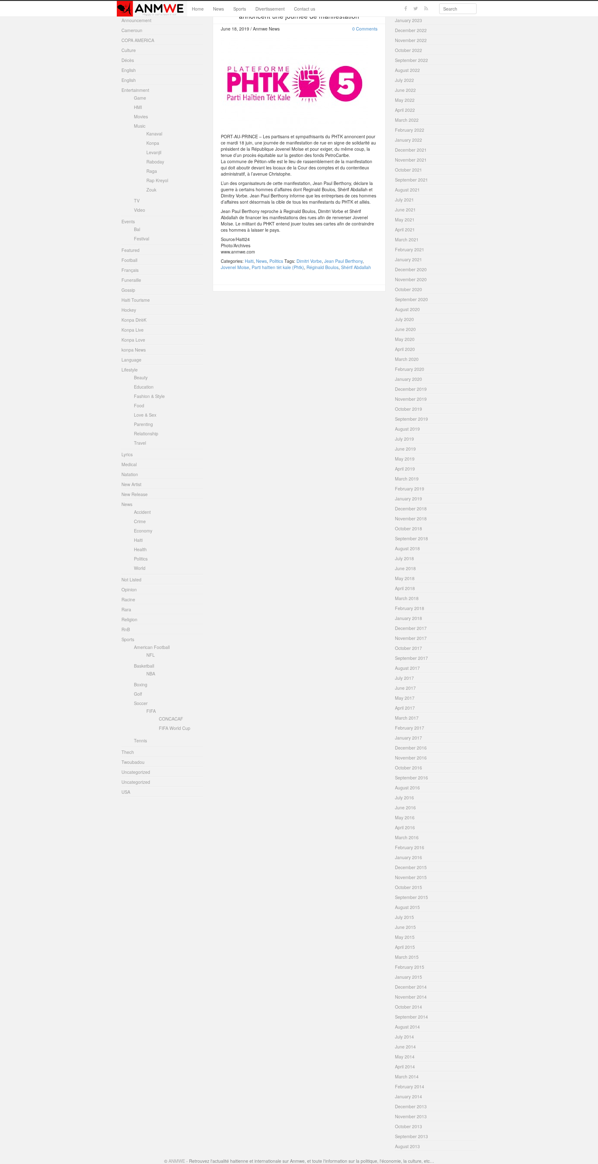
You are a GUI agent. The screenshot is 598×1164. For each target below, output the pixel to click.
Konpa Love (133, 340)
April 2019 (405, 469)
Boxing (140, 684)
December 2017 (411, 628)
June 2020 (405, 329)
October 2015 (408, 887)
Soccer (141, 703)
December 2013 (411, 1106)
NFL (150, 655)
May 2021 (405, 219)
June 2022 (405, 90)
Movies (141, 116)
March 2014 (407, 1076)
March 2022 (407, 120)
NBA (150, 673)
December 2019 (411, 389)
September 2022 (411, 60)
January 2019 (408, 498)
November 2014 (411, 997)
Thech (127, 752)
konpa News (133, 350)
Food (139, 405)
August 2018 (407, 548)
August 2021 (407, 190)
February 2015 (409, 967)
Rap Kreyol (157, 180)
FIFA (151, 711)
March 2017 (407, 718)
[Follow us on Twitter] (415, 8)
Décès (127, 60)
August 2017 (407, 668)
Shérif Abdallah (356, 267)
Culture (128, 50)
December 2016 (411, 748)
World (139, 568)
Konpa (152, 143)
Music (139, 126)
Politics (276, 261)
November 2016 (411, 758)
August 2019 (407, 429)
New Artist (131, 484)
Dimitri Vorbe (309, 261)
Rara (126, 609)
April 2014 (405, 1066)
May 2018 (405, 578)
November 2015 (411, 877)
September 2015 (411, 897)
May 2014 (405, 1056)
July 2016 (404, 797)
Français (130, 270)
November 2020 (411, 279)
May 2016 (405, 817)
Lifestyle (129, 370)
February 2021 (409, 249)
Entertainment (135, 90)
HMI (138, 107)
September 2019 (411, 419)
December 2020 (411, 269)
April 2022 (405, 110)
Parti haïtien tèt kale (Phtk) (278, 267)
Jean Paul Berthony (343, 261)
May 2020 (405, 339)
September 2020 (411, 299)
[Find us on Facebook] (405, 8)
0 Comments (364, 29)
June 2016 (405, 807)
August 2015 (407, 907)
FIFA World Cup (174, 728)
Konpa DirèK (133, 320)
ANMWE (176, 1161)
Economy (143, 531)
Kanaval (154, 133)
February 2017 (409, 728)
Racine (128, 599)
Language (131, 360)
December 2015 (411, 867)
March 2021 (407, 239)
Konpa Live (132, 330)
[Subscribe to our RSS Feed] (426, 8)
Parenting (143, 424)
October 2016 (408, 767)
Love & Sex (145, 415)
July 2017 (404, 678)
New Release (134, 494)
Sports (239, 9)
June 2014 (405, 1046)
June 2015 (405, 927)
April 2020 (405, 349)
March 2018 (407, 598)
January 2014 (408, 1096)
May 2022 (405, 100)
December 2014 (411, 987)
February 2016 (409, 847)
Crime (140, 521)
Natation (129, 474)
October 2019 (408, 409)
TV (137, 200)
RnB (125, 629)
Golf (138, 694)
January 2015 (408, 977)
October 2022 (408, 50)
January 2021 (408, 259)
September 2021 (411, 180)
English (128, 70)
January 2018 (408, 618)
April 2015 (405, 947)
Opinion (129, 589)
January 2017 (408, 738)
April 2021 (405, 229)
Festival (141, 238)
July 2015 (404, 917)
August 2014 (407, 1027)
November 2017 (411, 638)
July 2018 (404, 558)
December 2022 (411, 30)
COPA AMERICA (137, 40)
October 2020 (408, 289)
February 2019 (409, 488)
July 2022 (404, 80)
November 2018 (411, 518)
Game (140, 98)
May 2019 (405, 459)
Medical (129, 464)
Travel (140, 443)
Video (139, 210)
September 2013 (411, 1136)
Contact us (304, 9)
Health (140, 549)
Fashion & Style (149, 396)
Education (144, 387)
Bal (137, 229)
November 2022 (411, 40)
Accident (142, 512)
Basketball (144, 666)
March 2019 (407, 479)
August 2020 (407, 309)
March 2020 (407, 359)
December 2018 (411, 508)
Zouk (151, 190)
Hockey (128, 310)
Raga (151, 171)
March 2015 (407, 957)
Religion (129, 619)
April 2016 (405, 827)
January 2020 (408, 379)
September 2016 (411, 777)
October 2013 (408, 1126)
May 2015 (405, 937)
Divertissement (270, 9)
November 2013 (411, 1116)
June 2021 (405, 209)
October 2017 (408, 648)
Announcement (136, 20)
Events (128, 221)
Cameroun (131, 30)
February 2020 (409, 369)
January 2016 (408, 857)
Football (129, 260)
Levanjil (153, 152)
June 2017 (405, 688)
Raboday (155, 162)
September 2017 (411, 658)
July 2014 (404, 1037)
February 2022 (409, 130)
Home (198, 9)
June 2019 (405, 449)
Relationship (146, 433)
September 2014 (411, 1017)
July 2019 (404, 439)
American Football (152, 647)
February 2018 (409, 608)
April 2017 (405, 708)
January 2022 (408, 140)
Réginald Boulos (322, 267)
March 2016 (407, 837)
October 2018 (408, 528)
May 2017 (405, 698)
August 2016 (407, 787)
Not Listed (131, 579)
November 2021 (411, 160)
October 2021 (408, 170)
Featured (130, 250)
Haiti (249, 261)
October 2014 (408, 1007)
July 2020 (404, 319)
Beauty (141, 377)
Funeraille (131, 280)
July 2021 (404, 199)
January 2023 (408, 20)
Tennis (140, 740)
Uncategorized (135, 772)
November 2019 (411, 399)
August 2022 (407, 70)
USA (125, 792)
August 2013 (407, 1146)
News (218, 9)
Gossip (128, 290)
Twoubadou (133, 762)
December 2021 (411, 150)
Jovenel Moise (235, 267)
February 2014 (409, 1086)
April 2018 (405, 588)
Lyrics (127, 454)
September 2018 (411, 538)
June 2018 (405, 568)
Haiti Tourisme (135, 300)
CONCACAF (171, 719)
